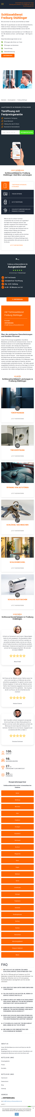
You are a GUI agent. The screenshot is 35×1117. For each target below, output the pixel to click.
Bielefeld (17, 907)
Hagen (17, 867)
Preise (3, 1064)
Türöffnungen (17, 413)
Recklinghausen (17, 914)
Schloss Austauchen (17, 599)
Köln (17, 813)
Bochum (17, 847)
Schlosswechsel (17, 562)
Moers (17, 955)
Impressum (4, 1078)
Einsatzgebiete (5, 1061)
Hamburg (17, 800)
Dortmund (17, 840)
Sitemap (3, 1088)
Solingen (17, 894)
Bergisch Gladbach (17, 948)
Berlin (17, 793)
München (17, 806)
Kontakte (3, 1068)
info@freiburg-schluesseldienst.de (14, 325)
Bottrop (17, 921)
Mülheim (17, 874)
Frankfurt (17, 820)
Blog (2, 1085)
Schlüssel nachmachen (17, 525)
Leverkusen (17, 887)
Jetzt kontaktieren (16, 245)
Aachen (17, 928)
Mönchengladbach (17, 941)
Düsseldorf (17, 833)
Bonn (17, 860)
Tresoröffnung (17, 450)
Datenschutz (4, 1081)
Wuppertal (17, 853)
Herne (17, 880)
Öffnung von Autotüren (18, 487)
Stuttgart (17, 827)
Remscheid (17, 934)
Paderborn (17, 901)
